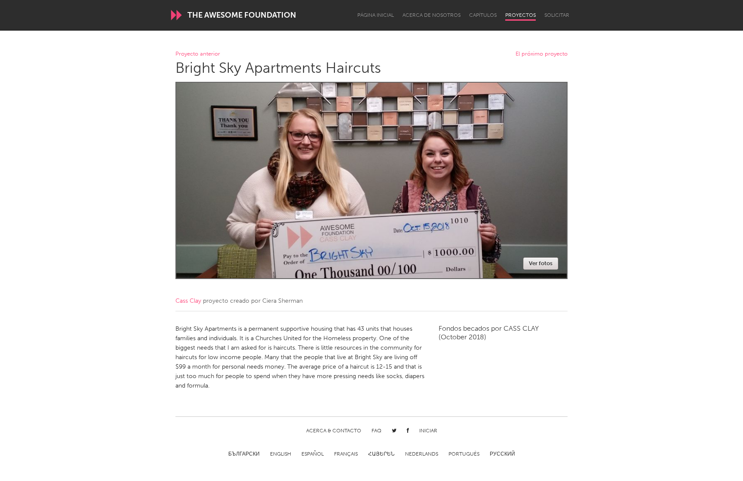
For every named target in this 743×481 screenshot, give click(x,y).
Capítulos (483, 15)
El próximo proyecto (542, 54)
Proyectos (520, 15)
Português (463, 454)
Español (312, 454)
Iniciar (428, 431)
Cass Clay (188, 300)
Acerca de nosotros (431, 15)
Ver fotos (541, 263)
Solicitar (556, 15)
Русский (502, 454)
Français (346, 454)
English (280, 454)
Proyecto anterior (197, 54)
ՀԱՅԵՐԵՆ (381, 454)
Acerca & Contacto (333, 431)
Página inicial (375, 15)
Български (244, 454)
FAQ (376, 431)
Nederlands (421, 454)
